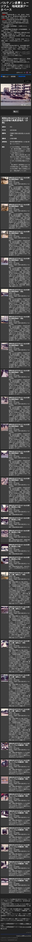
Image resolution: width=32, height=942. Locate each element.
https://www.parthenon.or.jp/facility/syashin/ (14, 905)
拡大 (16, 111)
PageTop (29, 932)
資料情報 (13, 76)
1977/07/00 (13, 130)
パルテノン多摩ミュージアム (24, 935)
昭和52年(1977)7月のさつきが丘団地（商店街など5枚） (19, 506)
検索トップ (5, 76)
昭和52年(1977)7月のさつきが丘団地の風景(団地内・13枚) (19, 178)
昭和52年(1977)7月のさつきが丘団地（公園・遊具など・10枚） (19, 573)
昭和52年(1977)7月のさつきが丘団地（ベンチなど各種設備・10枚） (19, 744)
